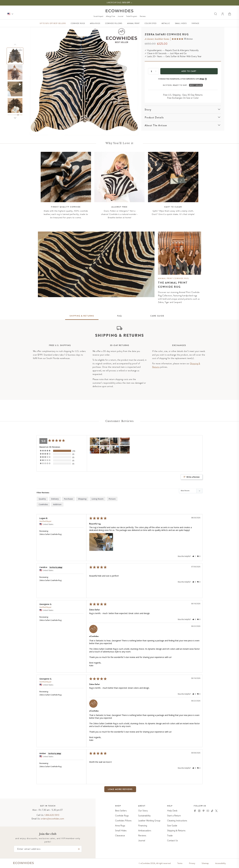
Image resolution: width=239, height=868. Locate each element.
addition (57, 504)
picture (112, 499)
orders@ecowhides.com (52, 818)
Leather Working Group (149, 820)
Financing (142, 825)
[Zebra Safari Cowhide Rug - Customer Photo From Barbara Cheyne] (114, 450)
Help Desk (172, 810)
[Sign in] (222, 14)
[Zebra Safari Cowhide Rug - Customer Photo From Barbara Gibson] (125, 450)
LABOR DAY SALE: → (119, 2)
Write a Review (193, 477)
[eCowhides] (119, 10)
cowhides (43, 504)
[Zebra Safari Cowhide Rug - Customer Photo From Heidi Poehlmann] (114, 441)
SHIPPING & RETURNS (82, 315)
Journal (120, 16)
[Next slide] (15, 118)
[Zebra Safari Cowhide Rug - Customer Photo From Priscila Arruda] (104, 450)
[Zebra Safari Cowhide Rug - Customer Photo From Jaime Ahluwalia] (125, 441)
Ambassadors (144, 830)
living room (97, 499)
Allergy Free (110, 16)
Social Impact (98, 16)
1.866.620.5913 (51, 815)
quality (42, 499)
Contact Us (172, 840)
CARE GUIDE (157, 315)
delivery (55, 499)
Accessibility (220, 863)
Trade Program (131, 16)
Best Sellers (121, 810)
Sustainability (144, 815)
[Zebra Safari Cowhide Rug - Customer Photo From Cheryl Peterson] (94, 450)
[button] (230, 14)
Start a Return (174, 815)
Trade (170, 835)
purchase (68, 499)
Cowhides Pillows (123, 820)
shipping (82, 499)
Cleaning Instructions (177, 820)
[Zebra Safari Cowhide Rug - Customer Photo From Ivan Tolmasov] (104, 441)
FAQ (119, 315)
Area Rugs (120, 825)
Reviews (143, 16)
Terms (179, 863)
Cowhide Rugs (122, 815)
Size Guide (172, 825)
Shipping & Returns (176, 830)
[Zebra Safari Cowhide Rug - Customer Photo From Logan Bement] (94, 441)
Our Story (143, 810)
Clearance (120, 835)
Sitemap (205, 863)
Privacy (192, 863)
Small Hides (121, 830)
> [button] (133, 789)
